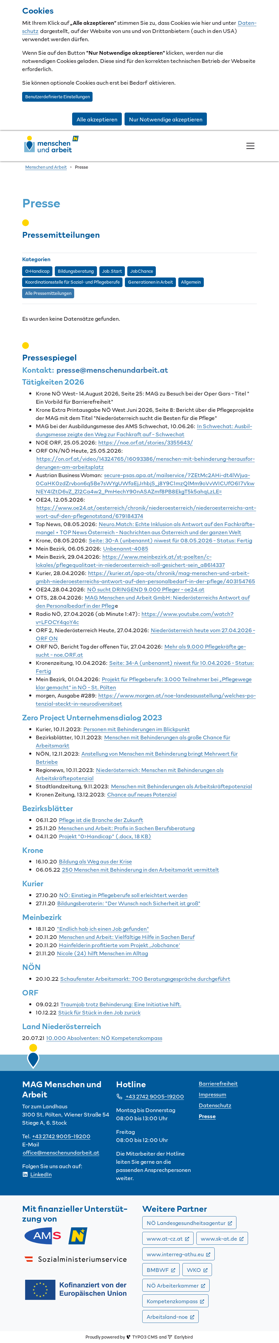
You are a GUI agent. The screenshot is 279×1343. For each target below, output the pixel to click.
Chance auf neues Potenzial (142, 794)
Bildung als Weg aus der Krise (95, 861)
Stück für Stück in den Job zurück (99, 1012)
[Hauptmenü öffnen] (250, 145)
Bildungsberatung (76, 271)
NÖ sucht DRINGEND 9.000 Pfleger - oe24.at (145, 589)
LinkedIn (41, 1174)
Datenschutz (215, 1105)
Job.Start (112, 271)
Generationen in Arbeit (150, 282)
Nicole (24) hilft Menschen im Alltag (102, 953)
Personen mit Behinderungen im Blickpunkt (136, 729)
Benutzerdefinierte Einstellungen (57, 97)
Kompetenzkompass (178, 1301)
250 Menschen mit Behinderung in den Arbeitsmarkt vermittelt (140, 869)
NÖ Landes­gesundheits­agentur (191, 1222)
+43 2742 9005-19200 (61, 1136)
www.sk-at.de (224, 1238)
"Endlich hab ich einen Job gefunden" (103, 928)
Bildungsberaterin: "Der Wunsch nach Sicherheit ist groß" (128, 903)
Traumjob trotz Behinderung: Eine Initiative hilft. (121, 1004)
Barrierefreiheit (218, 1083)
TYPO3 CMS (145, 1337)
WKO (199, 1269)
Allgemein (191, 282)
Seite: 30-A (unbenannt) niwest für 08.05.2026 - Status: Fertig (170, 540)
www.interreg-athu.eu (181, 1254)
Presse (207, 1116)
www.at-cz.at (170, 1238)
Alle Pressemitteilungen (48, 293)
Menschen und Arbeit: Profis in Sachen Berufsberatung (126, 828)
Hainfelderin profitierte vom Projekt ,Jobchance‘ (119, 945)
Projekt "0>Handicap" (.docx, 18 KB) (105, 836)
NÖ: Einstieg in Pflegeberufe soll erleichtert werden (123, 895)
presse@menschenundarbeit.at (112, 369)
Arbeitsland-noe (173, 1316)
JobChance (141, 271)
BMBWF (163, 1269)
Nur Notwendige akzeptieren (165, 119)
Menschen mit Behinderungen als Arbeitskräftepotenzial (181, 786)
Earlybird (183, 1337)
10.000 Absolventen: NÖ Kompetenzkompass (104, 1037)
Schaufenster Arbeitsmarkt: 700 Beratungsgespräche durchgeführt (145, 978)
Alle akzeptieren (97, 119)
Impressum (212, 1094)
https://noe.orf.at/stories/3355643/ (145, 442)
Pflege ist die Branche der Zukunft (101, 819)
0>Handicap (37, 271)
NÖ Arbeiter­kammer (178, 1285)
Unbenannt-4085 (125, 548)
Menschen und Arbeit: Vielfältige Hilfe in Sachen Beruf (127, 936)
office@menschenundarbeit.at (61, 1152)
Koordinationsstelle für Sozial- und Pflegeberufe (72, 282)
